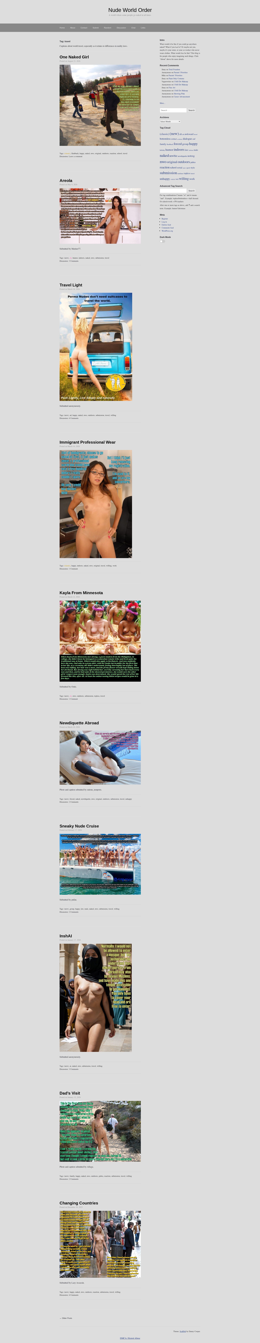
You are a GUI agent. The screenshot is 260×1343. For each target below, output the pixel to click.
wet (177, 178)
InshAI (66, 936)
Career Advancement (182, 96)
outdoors (105, 153)
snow (184, 168)
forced (72, 799)
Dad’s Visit (70, 1093)
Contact (84, 28)
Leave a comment (75, 156)
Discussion (121, 28)
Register (165, 218)
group (72, 908)
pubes (101, 1176)
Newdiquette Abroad (79, 723)
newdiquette (85, 799)
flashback (75, 153)
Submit (96, 28)
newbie (173, 156)
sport (188, 168)
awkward (189, 134)
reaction (113, 153)
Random (107, 28)
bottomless (165, 138)
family (72, 1176)
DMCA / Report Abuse (130, 1338)
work (115, 565)
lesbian (191, 150)
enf (194, 138)
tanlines (180, 173)
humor (75, 258)
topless (96, 696)
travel (125, 153)
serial (179, 167)
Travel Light (71, 285)
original (98, 153)
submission (99, 258)
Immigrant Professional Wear (88, 442)
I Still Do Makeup (181, 81)
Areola (66, 180)
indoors (81, 258)
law (82, 908)
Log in (164, 221)
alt (71, 258)
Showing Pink (179, 93)
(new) (66, 258)
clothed (174, 139)
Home (62, 28)
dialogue (187, 138)
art (183, 134)
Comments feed (168, 227)
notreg (191, 156)
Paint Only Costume (176, 78)
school (119, 153)
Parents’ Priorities (181, 72)
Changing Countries (79, 1203)
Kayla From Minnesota (81, 593)
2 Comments (73, 802)
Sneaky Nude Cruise (79, 826)
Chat (133, 28)
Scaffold (183, 1331)
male (86, 908)
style (193, 167)
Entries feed (166, 224)
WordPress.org (167, 231)
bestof (195, 134)
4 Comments (73, 418)
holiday (162, 150)
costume (179, 139)
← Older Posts (66, 1318)
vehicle (172, 179)
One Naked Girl (74, 57)
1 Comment (73, 568)
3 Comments (73, 261)
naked (87, 153)
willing (113, 415)
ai (70, 1066)
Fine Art (172, 87)
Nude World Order (130, 10)
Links (143, 28)
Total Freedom (174, 69)
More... (162, 103)
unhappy (128, 799)
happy (82, 153)
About (72, 28)
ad (71, 415)
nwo (92, 153)
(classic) (67, 153)
